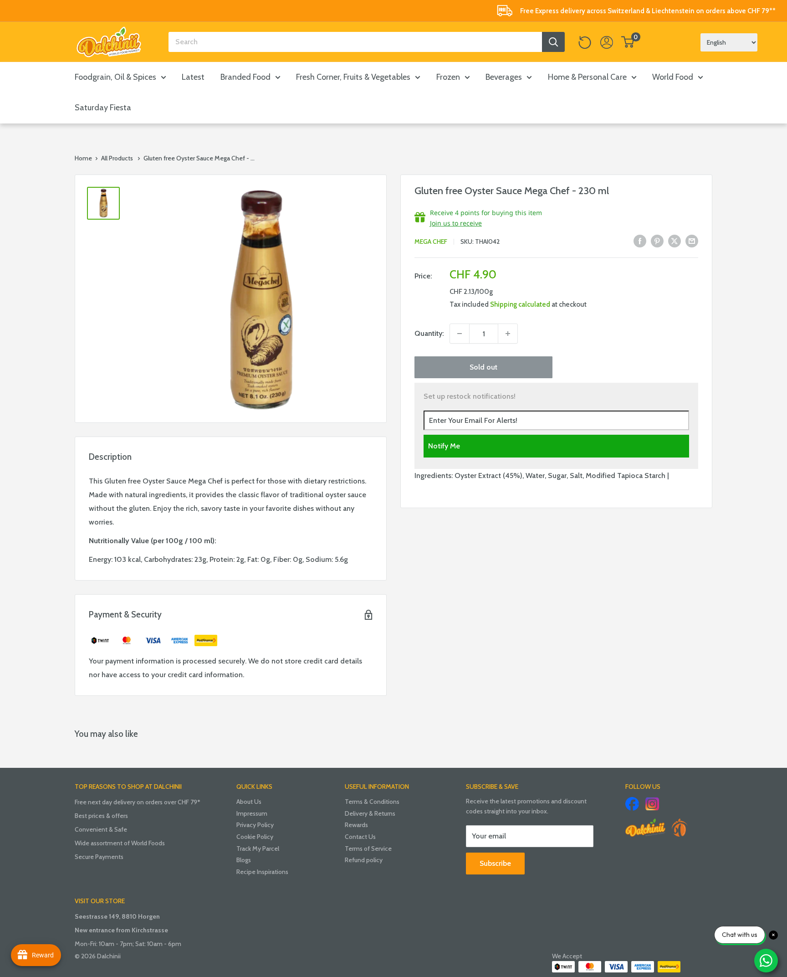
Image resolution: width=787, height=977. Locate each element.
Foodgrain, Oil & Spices (115, 77)
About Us (248, 801)
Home (83, 158)
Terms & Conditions (372, 801)
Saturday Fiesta (103, 108)
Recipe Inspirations (262, 872)
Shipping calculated (520, 304)
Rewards (356, 825)
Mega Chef (430, 241)
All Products (117, 158)
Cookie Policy (254, 837)
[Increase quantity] (507, 333)
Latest (193, 77)
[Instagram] (652, 804)
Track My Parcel (257, 848)
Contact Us (360, 837)
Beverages (503, 77)
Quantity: (429, 333)
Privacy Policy (255, 825)
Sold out (483, 367)
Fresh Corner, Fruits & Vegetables (353, 77)
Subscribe (495, 863)
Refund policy (364, 860)
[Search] (553, 42)
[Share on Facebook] (640, 240)
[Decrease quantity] (459, 333)
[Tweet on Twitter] (674, 240)
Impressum (251, 813)
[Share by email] (691, 240)
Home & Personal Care (587, 77)
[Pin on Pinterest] (657, 240)
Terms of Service (368, 848)
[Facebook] (632, 804)
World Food (672, 77)
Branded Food (245, 77)
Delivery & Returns (370, 813)
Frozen (448, 77)
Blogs (243, 860)
